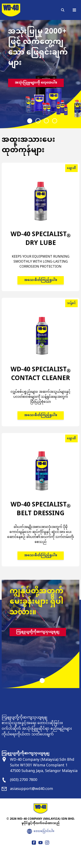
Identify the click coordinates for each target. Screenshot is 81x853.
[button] (29, 120)
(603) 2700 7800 (23, 780)
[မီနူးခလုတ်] (74, 10)
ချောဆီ (71, 168)
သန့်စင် (71, 303)
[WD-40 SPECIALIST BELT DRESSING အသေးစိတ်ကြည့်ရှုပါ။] (40, 505)
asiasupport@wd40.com (31, 789)
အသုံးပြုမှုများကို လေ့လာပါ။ (36, 82)
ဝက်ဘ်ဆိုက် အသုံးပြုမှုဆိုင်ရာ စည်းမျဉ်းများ (37, 729)
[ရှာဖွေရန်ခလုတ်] (63, 10)
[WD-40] (11, 10)
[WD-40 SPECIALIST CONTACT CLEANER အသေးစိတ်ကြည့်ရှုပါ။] (40, 367)
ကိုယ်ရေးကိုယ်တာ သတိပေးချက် (28, 734)
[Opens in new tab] (34, 843)
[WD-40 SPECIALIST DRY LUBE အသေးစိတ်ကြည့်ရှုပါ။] (40, 232)
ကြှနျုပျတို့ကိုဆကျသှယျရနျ (37, 632)
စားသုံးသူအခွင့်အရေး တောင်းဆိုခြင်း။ (32, 723)
